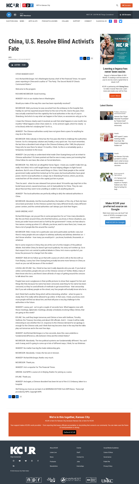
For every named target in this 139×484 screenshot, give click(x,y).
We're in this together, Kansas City (69, 417)
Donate (127, 5)
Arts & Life (33, 21)
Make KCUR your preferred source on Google (115, 206)
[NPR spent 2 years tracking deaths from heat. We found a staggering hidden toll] (106, 137)
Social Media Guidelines (111, 448)
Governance (107, 457)
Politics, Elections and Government (120, 112)
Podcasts (53, 461)
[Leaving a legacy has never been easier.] (115, 49)
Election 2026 (12, 21)
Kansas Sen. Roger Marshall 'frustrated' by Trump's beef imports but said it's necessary (121, 121)
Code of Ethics (108, 452)
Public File (107, 461)
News (22, 21)
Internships (80, 466)
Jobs (78, 461)
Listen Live (53, 452)
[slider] (18, 15)
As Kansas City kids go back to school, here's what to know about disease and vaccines (121, 161)
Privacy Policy (108, 466)
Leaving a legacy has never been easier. (115, 70)
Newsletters (54, 466)
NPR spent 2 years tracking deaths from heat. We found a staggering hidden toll (121, 141)
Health (116, 133)
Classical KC (101, 21)
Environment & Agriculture (119, 174)
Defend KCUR (69, 432)
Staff (78, 452)
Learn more (115, 96)
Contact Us (80, 457)
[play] (9, 15)
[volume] (15, 14)
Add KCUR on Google (115, 222)
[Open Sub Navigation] (26, 21)
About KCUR (54, 448)
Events (79, 448)
